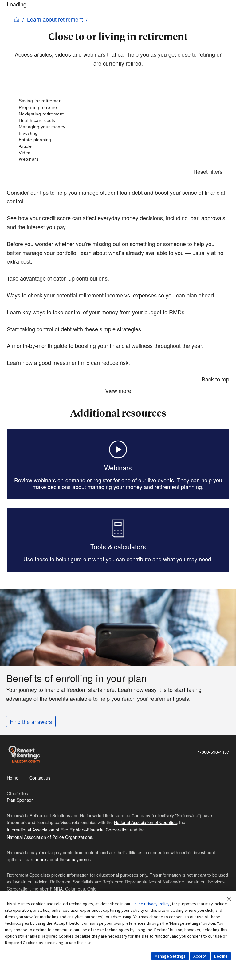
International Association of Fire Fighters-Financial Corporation (68, 830)
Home (12, 778)
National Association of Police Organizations (49, 837)
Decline (221, 956)
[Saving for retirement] (118, 101)
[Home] (16, 19)
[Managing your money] (118, 127)
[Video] (118, 153)
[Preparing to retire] (118, 107)
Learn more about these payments (57, 859)
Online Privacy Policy (151, 904)
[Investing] (118, 133)
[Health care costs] (118, 120)
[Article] (118, 146)
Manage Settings (170, 956)
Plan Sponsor (20, 800)
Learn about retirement (55, 19)
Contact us (40, 778)
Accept (199, 956)
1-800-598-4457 (213, 752)
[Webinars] (118, 159)
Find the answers (31, 721)
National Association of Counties (145, 822)
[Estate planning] (118, 140)
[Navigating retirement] (118, 114)
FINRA (56, 889)
